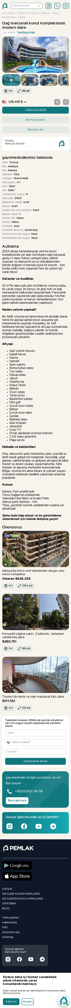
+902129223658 (35, 110)
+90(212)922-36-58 (29, 791)
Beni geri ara (17, 800)
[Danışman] (64, 1001)
